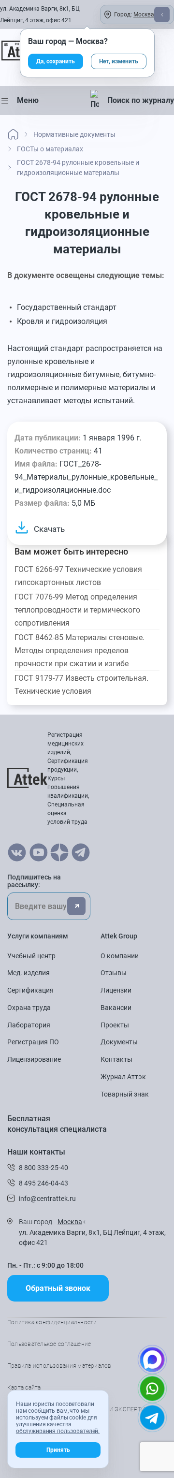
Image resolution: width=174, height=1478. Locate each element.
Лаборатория (28, 1025)
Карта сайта (24, 1387)
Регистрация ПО (33, 1042)
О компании (120, 956)
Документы (119, 1042)
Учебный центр (31, 956)
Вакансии (116, 1007)
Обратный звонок (58, 1288)
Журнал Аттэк (123, 1077)
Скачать (49, 529)
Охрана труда (29, 1007)
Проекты (115, 1025)
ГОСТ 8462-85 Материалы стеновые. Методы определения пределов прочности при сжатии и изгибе (79, 650)
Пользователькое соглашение (49, 1344)
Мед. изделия (28, 973)
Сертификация (30, 990)
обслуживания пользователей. (58, 1431)
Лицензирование (34, 1059)
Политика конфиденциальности (52, 1322)
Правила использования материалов (59, 1365)
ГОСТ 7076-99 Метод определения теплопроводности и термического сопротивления (77, 610)
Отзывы (114, 973)
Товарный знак (125, 1094)
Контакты (116, 1059)
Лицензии (116, 990)
